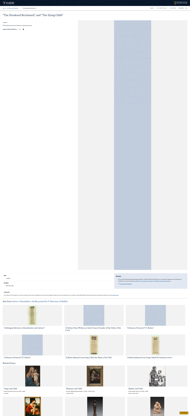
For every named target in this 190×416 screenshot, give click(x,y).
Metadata (118, 276)
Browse (181, 8)
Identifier (6, 283)
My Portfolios (162, 8)
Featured (173, 8)
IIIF (119, 279)
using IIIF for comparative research (143, 281)
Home (4, 8)
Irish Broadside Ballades (12, 8)
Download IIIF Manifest (126, 284)
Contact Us (7, 292)
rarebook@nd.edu (114, 295)
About (152, 8)
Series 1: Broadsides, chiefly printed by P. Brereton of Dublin (40, 301)
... (20, 8)
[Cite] (23, 29)
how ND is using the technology (162, 281)
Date (5, 275)
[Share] (20, 29)
